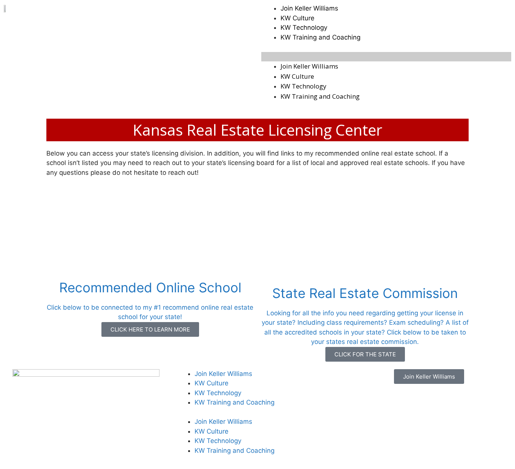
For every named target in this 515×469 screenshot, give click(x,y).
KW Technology (303, 27)
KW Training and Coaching (320, 37)
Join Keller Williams (309, 8)
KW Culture (297, 18)
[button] (386, 57)
